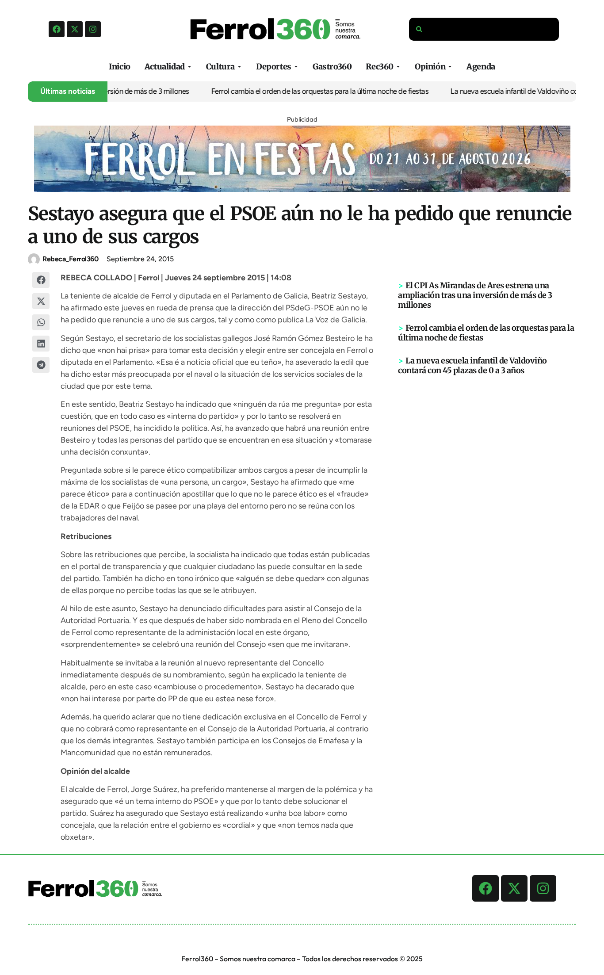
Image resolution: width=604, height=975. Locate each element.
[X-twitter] (75, 29)
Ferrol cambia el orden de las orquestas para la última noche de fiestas (307, 91)
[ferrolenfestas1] (302, 189)
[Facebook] (57, 29)
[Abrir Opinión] (449, 67)
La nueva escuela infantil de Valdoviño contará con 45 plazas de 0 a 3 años (472, 365)
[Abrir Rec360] (398, 67)
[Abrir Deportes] (296, 67)
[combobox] (484, 29)
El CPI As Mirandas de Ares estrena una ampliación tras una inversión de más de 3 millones (475, 295)
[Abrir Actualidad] (189, 67)
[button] (41, 280)
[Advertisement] (487, 512)
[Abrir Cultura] (239, 67)
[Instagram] (93, 29)
